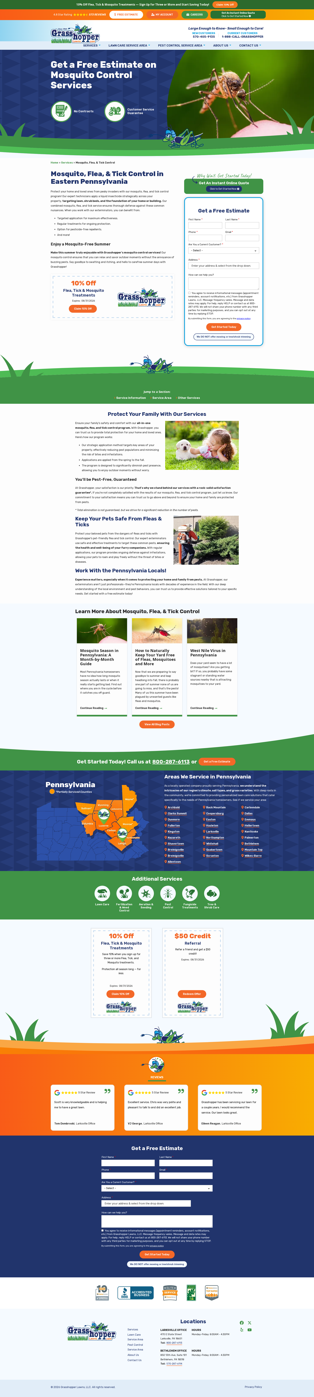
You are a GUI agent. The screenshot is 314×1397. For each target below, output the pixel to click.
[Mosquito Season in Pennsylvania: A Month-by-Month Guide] (102, 667)
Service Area (161, 398)
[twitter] (250, 1322)
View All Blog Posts (157, 724)
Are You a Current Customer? (204, 244)
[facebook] (242, 1322)
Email (228, 232)
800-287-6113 (171, 762)
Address (193, 259)
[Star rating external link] (80, 14)
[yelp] (242, 1329)
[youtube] (250, 1329)
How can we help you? (201, 274)
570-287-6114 (174, 1363)
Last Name (231, 219)
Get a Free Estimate (217, 761)
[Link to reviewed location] (82, 1093)
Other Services (189, 398)
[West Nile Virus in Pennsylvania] (212, 667)
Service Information (131, 398)
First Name (194, 219)
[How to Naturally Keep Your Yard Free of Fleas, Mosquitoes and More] (157, 667)
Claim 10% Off (225, 4)
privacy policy (243, 318)
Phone (192, 232)
